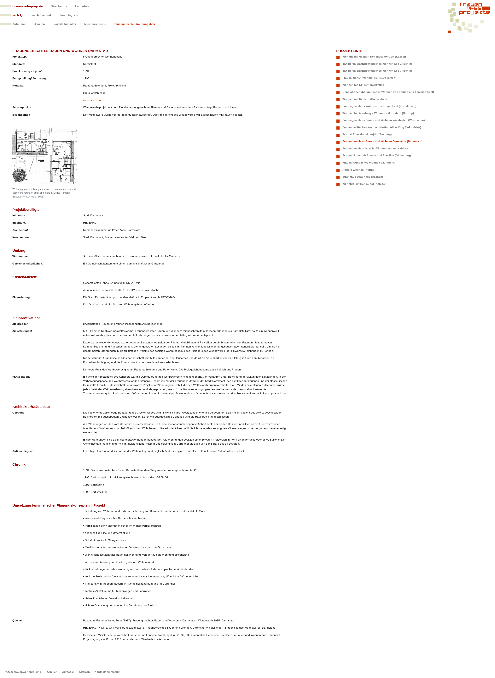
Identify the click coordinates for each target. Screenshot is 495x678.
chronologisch (68, 15)
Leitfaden (82, 6)
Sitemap (84, 671)
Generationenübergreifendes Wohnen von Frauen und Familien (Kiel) (388, 91)
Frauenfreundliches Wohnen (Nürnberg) (368, 162)
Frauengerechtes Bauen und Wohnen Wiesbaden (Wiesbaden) (383, 120)
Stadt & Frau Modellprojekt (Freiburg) (367, 134)
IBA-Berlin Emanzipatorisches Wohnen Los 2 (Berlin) (377, 63)
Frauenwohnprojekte (27, 6)
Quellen (52, 671)
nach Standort (41, 15)
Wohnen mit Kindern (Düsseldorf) (364, 99)
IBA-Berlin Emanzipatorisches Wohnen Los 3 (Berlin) (377, 70)
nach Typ (18, 15)
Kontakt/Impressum (107, 671)
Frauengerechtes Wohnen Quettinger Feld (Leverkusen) (379, 106)
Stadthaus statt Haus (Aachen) (362, 176)
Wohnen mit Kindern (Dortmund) (363, 84)
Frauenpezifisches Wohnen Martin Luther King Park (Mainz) (381, 127)
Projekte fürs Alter (64, 23)
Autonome (19, 23)
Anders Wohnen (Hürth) (358, 169)
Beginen (39, 23)
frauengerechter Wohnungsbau (134, 23)
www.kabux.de (92, 100)
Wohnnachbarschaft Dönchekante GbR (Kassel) (374, 56)
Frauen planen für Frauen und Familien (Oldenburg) (376, 155)
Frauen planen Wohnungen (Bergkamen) (369, 77)
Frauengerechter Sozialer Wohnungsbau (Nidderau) (376, 148)
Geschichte (59, 6)
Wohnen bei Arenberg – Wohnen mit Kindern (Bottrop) (378, 113)
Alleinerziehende (95, 23)
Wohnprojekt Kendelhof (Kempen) (364, 183)
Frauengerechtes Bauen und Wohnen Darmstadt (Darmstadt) (382, 141)
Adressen (68, 671)
